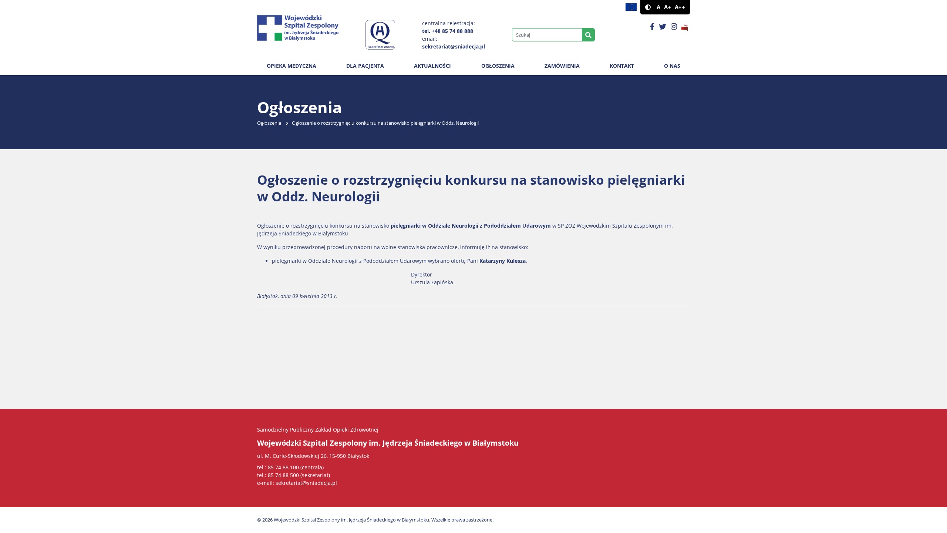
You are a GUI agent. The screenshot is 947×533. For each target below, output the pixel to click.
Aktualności (432, 65)
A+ (667, 7)
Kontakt (622, 65)
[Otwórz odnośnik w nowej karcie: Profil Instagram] (673, 27)
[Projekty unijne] (631, 7)
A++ (680, 7)
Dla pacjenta (365, 65)
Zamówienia (562, 65)
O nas (672, 65)
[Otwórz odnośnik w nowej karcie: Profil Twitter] (662, 27)
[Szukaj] (588, 34)
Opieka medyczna (291, 65)
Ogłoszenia (498, 65)
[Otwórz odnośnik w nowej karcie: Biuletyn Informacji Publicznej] (684, 27)
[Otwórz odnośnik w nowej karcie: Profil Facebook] (652, 27)
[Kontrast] (648, 7)
